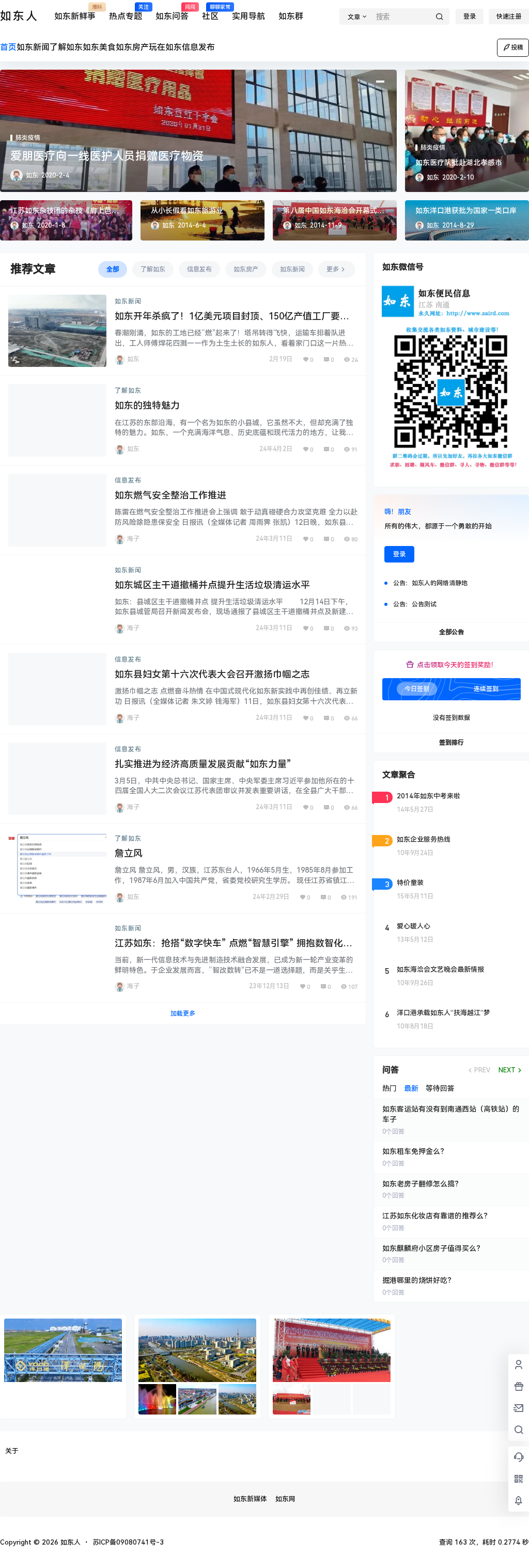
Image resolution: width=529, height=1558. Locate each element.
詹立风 (129, 853)
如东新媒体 (250, 1499)
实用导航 (248, 16)
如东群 (290, 16)
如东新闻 (128, 301)
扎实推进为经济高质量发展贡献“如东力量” (203, 764)
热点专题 (125, 13)
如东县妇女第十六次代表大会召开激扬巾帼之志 (212, 674)
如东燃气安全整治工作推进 (170, 495)
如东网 (285, 1499)
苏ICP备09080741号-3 (128, 1542)
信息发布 (128, 480)
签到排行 (451, 742)
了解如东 (128, 390)
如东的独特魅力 (147, 405)
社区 (210, 13)
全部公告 (451, 632)
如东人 (69, 1542)
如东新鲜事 (75, 13)
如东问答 (172, 13)
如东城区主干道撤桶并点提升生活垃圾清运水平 (212, 585)
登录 (469, 16)
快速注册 (508, 16)
